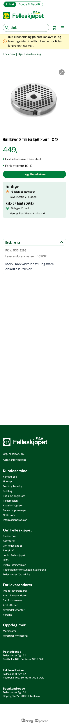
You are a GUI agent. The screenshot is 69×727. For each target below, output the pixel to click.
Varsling (7, 614)
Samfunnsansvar (13, 600)
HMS (5, 560)
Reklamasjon (10, 500)
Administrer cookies (14, 459)
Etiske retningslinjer (14, 565)
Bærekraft (9, 550)
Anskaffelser (10, 605)
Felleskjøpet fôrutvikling (17, 574)
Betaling (7, 491)
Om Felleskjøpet (12, 545)
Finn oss (8, 481)
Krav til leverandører (15, 595)
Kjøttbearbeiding (29, 54)
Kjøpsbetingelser (13, 505)
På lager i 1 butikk (21, 208)
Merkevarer (9, 631)
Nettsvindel (9, 515)
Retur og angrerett (14, 496)
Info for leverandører (15, 590)
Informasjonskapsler (15, 519)
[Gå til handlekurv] (54, 27)
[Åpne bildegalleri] (62, 72)
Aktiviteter (9, 541)
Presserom (9, 536)
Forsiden (9, 54)
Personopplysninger (14, 510)
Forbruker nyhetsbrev (15, 635)
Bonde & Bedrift (29, 4)
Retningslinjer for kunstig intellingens (24, 569)
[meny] (62, 27)
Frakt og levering (12, 486)
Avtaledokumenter (13, 610)
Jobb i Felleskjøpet (14, 555)
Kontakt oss (10, 476)
